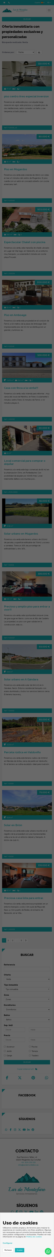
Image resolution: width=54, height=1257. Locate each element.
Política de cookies (34, 1237)
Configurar (7, 1243)
